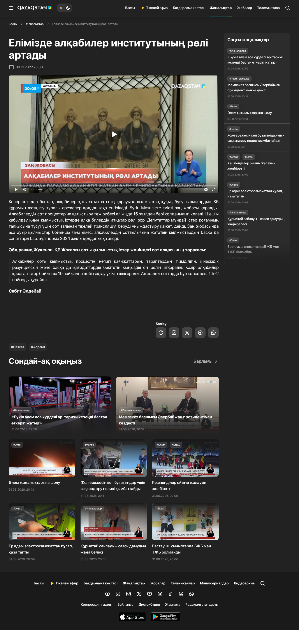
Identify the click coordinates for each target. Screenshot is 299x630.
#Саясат (17, 347)
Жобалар (244, 8)
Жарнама (172, 604)
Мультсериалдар (214, 583)
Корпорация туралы (96, 604)
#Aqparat (38, 347)
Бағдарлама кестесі (188, 8)
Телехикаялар (268, 8)
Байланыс (125, 604)
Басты (130, 8)
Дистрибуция (149, 604)
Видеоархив (244, 583)
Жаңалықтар (221, 8)
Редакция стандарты (201, 604)
